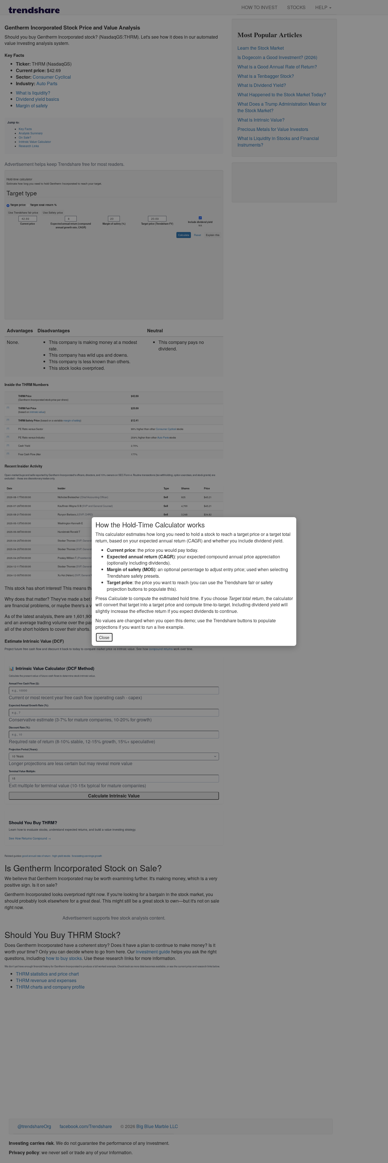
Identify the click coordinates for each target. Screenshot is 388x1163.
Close (104, 637)
